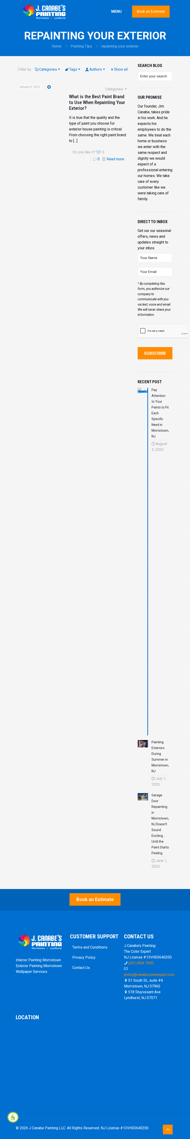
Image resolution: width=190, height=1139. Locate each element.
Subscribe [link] (155, 353)
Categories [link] (48, 69)
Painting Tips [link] (81, 46)
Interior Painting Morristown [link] (38, 960)
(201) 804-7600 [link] (141, 963)
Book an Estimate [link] (151, 11)
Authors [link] (95, 69)
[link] (13, 1117)
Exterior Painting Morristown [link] (39, 966)
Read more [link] (115, 159)
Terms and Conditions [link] (90, 947)
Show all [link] (121, 69)
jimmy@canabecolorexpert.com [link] (149, 974)
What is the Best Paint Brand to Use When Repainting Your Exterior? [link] (97, 102)
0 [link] (99, 159)
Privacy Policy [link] (83, 957)
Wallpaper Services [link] (31, 971)
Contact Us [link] (81, 967)
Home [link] (56, 46)
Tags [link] (73, 69)
